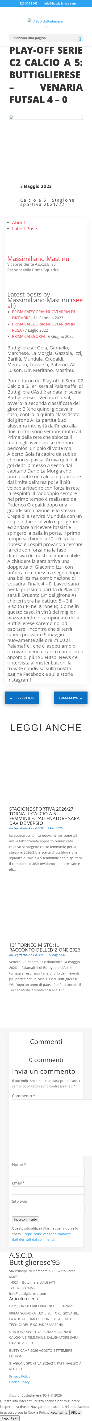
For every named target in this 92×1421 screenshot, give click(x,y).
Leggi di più (10, 1418)
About (18, 222)
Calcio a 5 (33, 200)
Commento (23, 1095)
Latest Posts (25, 228)
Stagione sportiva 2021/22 (47, 202)
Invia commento (25, 1219)
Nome (19, 1164)
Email (18, 1183)
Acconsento (59, 1412)
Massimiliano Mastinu (38, 258)
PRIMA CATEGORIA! (28, 336)
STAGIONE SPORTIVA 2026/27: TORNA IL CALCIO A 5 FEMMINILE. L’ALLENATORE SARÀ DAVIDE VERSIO (44, 816)
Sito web (19, 1201)
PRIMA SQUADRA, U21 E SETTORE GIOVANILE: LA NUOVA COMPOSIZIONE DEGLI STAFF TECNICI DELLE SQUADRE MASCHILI (44, 1319)
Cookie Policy (19, 1382)
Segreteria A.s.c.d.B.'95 (28, 828)
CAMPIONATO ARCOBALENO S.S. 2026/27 (41, 1306)
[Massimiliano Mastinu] (16, 253)
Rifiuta (75, 1412)
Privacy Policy (19, 1376)
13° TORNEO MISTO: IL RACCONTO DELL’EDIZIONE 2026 (44, 947)
